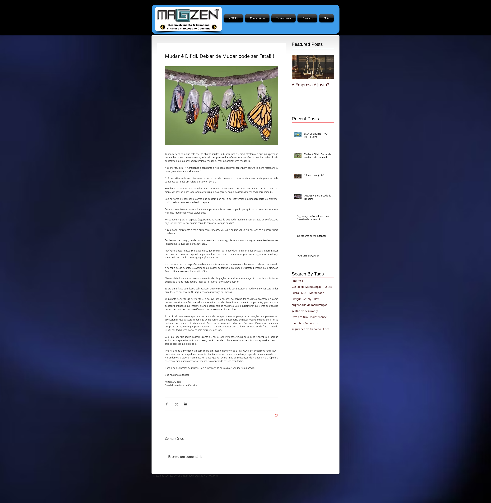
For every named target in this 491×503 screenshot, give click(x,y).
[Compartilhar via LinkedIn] (185, 404)
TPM (316, 299)
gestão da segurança (305, 311)
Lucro (295, 293)
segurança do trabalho (306, 329)
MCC (304, 293)
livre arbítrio (300, 317)
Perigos (296, 299)
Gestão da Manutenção (306, 286)
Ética (326, 329)
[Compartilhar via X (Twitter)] (176, 404)
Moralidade (316, 293)
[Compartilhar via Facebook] (167, 404)
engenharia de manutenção (309, 305)
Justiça (328, 286)
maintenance (318, 317)
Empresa (297, 281)
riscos (314, 323)
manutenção (300, 323)
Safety (307, 299)
